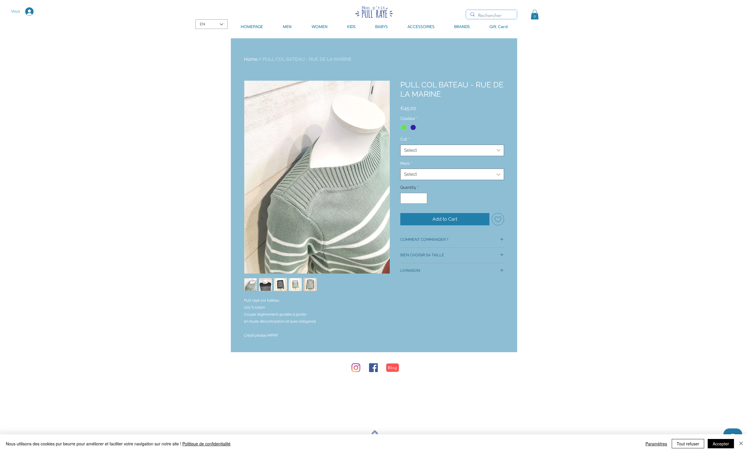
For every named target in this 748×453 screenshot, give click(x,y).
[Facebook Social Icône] (373, 367)
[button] (535, 14)
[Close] (740, 443)
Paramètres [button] (656, 444)
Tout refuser (688, 444)
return (262, 390)
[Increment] (422, 198)
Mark (406, 163)
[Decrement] (404, 198)
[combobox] (452, 150)
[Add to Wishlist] (498, 219)
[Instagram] (356, 367)
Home (250, 59)
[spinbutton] (413, 198)
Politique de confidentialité (206, 444)
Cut (405, 139)
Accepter (721, 444)
